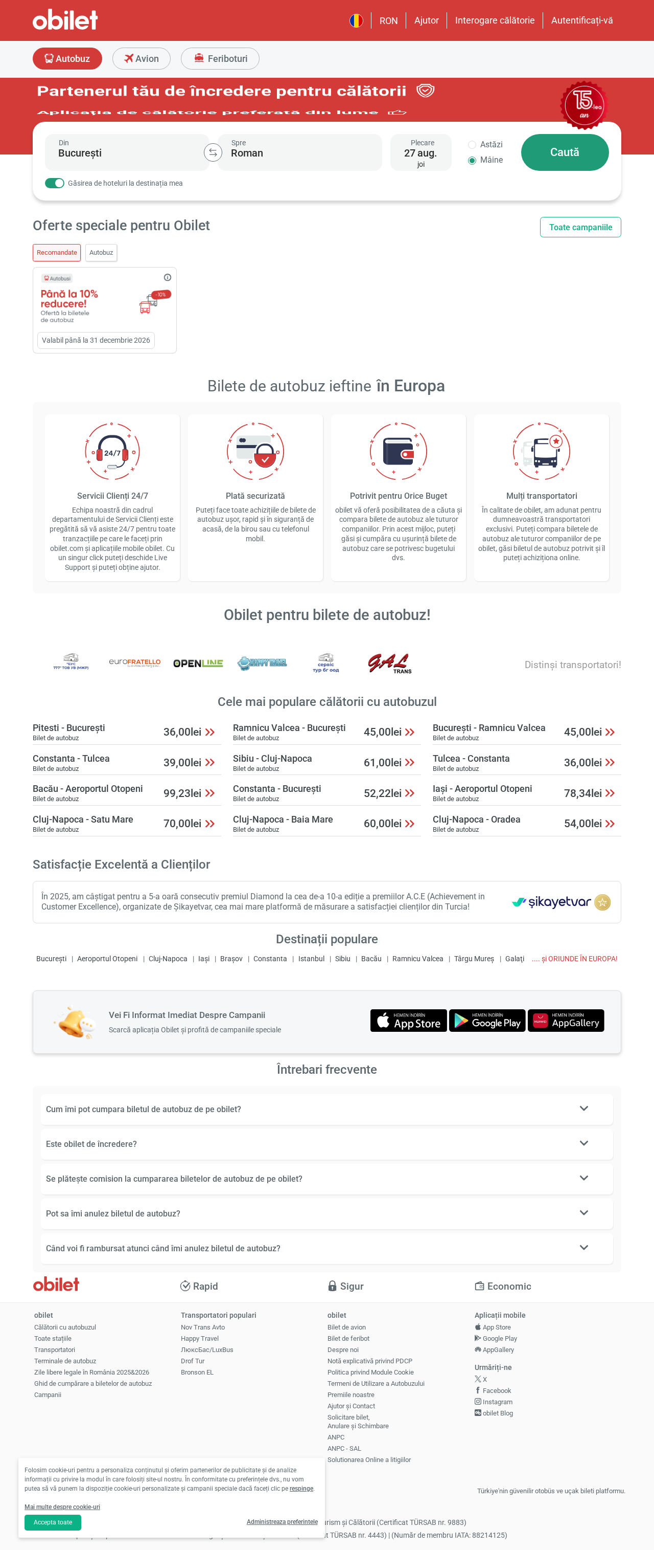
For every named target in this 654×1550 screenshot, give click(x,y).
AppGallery (497, 1350)
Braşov (231, 959)
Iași (203, 959)
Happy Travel (200, 1338)
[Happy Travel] (262, 670)
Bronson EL (197, 1372)
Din (64, 143)
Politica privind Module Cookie (371, 1372)
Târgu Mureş (474, 959)
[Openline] (198, 670)
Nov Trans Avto (203, 1327)
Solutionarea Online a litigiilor (369, 1460)
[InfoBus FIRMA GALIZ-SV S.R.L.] (389, 670)
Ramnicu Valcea (417, 959)
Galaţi (514, 959)
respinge (301, 1488)
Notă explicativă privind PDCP (370, 1361)
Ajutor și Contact (351, 1406)
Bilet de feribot (348, 1338)
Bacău (371, 959)
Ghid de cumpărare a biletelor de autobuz (93, 1383)
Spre (238, 143)
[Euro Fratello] (134, 670)
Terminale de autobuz (65, 1361)
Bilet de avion (347, 1327)
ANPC (336, 1437)
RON (389, 20)
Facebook (496, 1390)
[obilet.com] (90, 28)
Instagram (496, 1402)
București (51, 959)
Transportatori (54, 1350)
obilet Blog (497, 1413)
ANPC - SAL (344, 1448)
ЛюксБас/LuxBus (207, 1350)
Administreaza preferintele (282, 1521)
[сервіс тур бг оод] (326, 670)
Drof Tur (192, 1361)
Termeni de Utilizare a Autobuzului (376, 1383)
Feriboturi (227, 58)
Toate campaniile (581, 227)
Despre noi (343, 1350)
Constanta (270, 959)
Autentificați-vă (582, 20)
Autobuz (72, 58)
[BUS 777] (71, 670)
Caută (564, 152)
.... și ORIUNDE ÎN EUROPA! (575, 959)
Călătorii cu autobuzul (65, 1327)
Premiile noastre (351, 1395)
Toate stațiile (53, 1338)
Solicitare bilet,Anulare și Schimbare (358, 1421)
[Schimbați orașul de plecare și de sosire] (213, 152)
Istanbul (311, 959)
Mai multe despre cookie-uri (62, 1507)
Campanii (47, 1395)
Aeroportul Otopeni (107, 959)
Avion (146, 58)
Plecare (422, 143)
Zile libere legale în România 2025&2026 (91, 1372)
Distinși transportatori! (573, 665)
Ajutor (426, 20)
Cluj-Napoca (168, 959)
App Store (496, 1327)
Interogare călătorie (495, 20)
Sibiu (343, 959)
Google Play (499, 1338)
